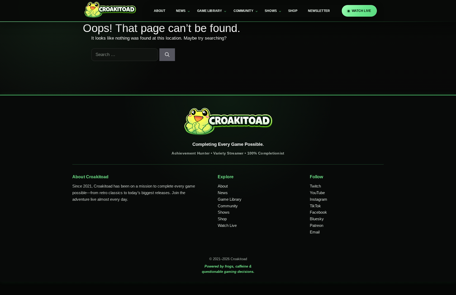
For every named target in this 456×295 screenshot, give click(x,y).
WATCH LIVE (361, 11)
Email (315, 232)
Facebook (318, 212)
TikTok (315, 206)
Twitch (315, 186)
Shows (271, 11)
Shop (292, 11)
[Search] (167, 54)
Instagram (318, 199)
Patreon (316, 225)
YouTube (317, 192)
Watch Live (227, 225)
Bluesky (317, 219)
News (181, 11)
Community (243, 11)
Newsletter (319, 11)
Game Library (209, 11)
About (159, 11)
